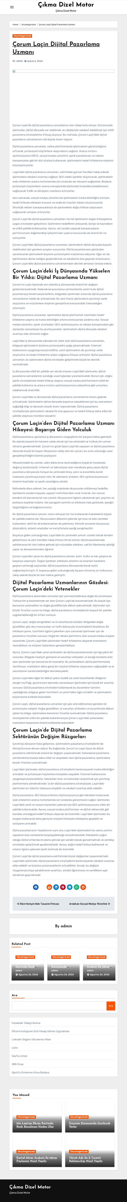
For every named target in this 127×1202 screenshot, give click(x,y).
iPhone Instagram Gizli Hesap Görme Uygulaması (41, 1031)
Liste (15, 1047)
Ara (15, 995)
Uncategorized (22, 36)
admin (19, 61)
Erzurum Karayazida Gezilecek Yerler (62, 967)
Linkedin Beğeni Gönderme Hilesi (31, 1039)
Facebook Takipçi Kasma (26, 1023)
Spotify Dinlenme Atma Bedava (30, 1072)
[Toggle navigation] (11, 7)
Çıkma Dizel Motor (66, 5)
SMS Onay (18, 1064)
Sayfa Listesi (19, 1056)
